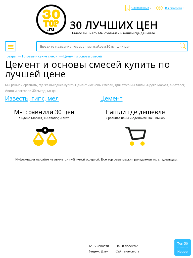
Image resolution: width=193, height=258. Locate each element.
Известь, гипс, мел (32, 98)
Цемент (111, 98)
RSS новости (99, 246)
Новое (182, 251)
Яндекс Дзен (98, 251)
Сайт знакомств (127, 251)
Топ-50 (182, 243)
